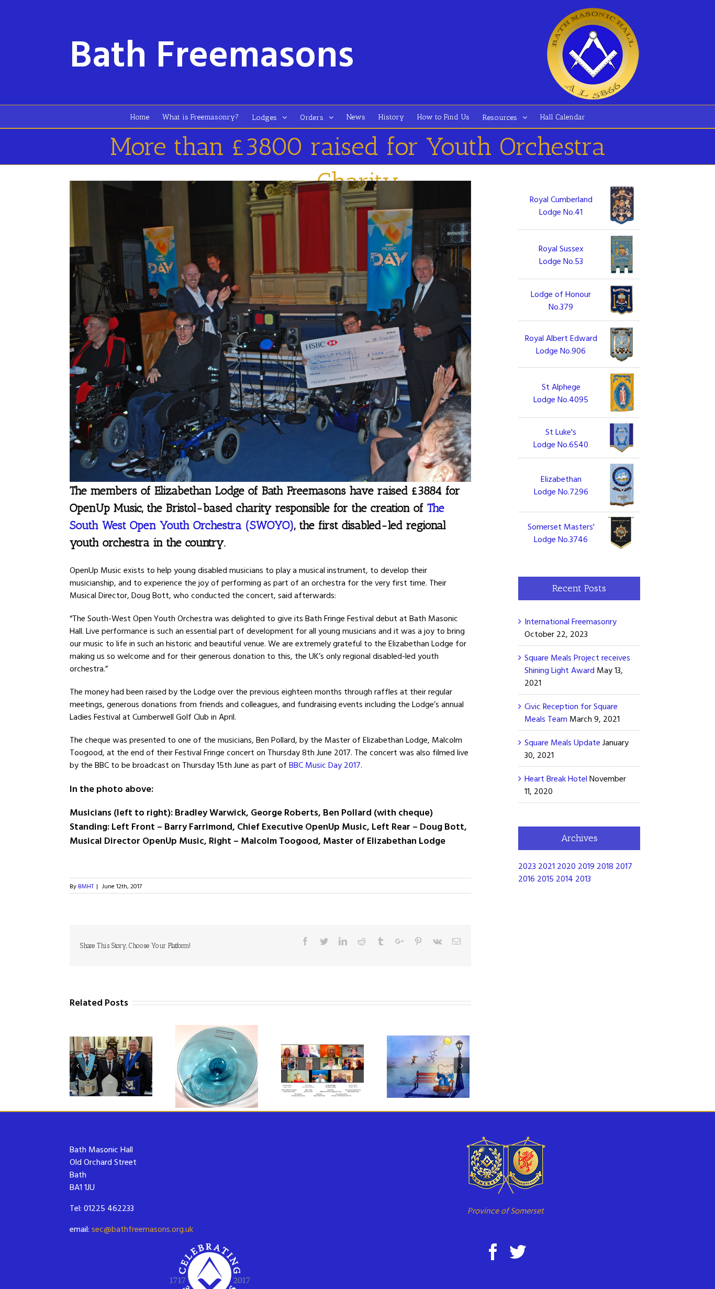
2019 (586, 866)
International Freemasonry (570, 621)
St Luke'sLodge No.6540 (560, 437)
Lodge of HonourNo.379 (561, 300)
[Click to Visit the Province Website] (505, 1165)
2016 (526, 878)
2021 (546, 866)
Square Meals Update (562, 742)
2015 (545, 878)
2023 (527, 866)
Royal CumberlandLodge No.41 (561, 205)
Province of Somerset (505, 1210)
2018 (605, 866)
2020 (566, 866)
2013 (583, 878)
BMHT (86, 885)
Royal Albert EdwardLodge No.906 (561, 344)
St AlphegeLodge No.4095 (560, 392)
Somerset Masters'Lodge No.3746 (561, 532)
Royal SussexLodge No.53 (561, 254)
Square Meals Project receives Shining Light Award (577, 663)
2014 (564, 878)
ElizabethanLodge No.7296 (561, 485)
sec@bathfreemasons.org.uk (142, 1228)
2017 (624, 866)
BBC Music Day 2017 (325, 764)
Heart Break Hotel (555, 778)
